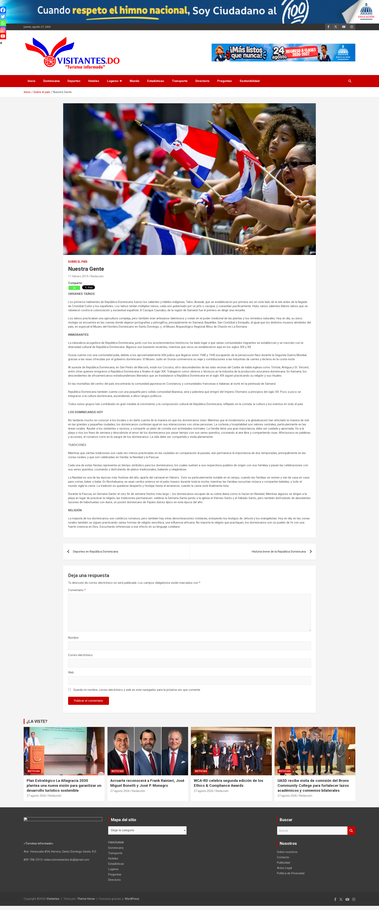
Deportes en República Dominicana (95, 551)
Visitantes (52, 899)
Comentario (77, 590)
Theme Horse (86, 899)
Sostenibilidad (250, 81)
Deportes (74, 81)
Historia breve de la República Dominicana (279, 551)
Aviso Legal (284, 868)
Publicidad (283, 862)
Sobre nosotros (287, 852)
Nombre (73, 637)
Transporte (180, 81)
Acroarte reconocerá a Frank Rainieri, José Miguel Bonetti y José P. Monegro (147, 783)
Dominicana (51, 81)
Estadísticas (155, 81)
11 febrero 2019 (78, 276)
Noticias (34, 771)
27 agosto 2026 (36, 795)
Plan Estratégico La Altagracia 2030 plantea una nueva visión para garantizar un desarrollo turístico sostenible (64, 785)
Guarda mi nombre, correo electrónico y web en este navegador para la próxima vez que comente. (137, 690)
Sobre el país (77, 261)
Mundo (134, 81)
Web (71, 672)
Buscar (351, 830)
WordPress (132, 899)
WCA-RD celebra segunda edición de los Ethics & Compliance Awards (228, 783)
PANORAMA (116, 842)
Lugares (112, 81)
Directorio (202, 81)
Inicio (31, 81)
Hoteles (93, 81)
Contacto (283, 857)
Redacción (97, 276)
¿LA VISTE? (36, 721)
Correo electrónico (80, 655)
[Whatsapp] (74, 288)
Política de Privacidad (290, 873)
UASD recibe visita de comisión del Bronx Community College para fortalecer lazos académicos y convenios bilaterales (313, 785)
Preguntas (224, 81)
